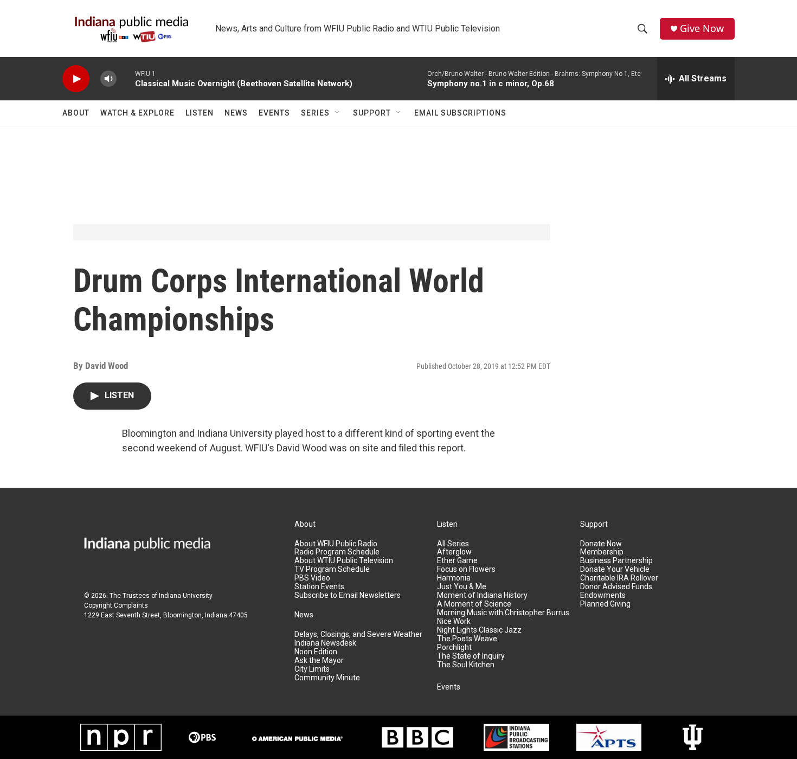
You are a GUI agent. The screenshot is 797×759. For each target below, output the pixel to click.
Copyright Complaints (116, 605)
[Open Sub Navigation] (337, 113)
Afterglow (454, 552)
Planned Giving (605, 604)
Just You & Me (461, 587)
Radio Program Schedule (337, 552)
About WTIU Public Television (343, 561)
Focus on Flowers (466, 569)
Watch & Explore (137, 113)
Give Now (702, 28)
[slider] (125, 78)
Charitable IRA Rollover (619, 578)
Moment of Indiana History (482, 595)
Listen (199, 113)
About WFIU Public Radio (335, 544)
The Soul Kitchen (465, 665)
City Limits (312, 669)
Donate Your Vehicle (615, 569)
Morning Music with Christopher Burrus (503, 613)
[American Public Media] (297, 737)
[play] (76, 79)
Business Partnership (616, 561)
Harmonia (454, 578)
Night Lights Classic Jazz (479, 630)
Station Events (319, 587)
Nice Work (454, 621)
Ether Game (457, 561)
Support (372, 113)
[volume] (108, 79)
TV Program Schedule (332, 569)
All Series (453, 544)
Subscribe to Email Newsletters (347, 595)
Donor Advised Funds (616, 587)
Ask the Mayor (319, 660)
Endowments (603, 595)
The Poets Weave (467, 639)
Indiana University (186, 595)
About (75, 113)
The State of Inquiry (471, 656)
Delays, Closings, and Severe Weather (358, 634)
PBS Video (312, 578)
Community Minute (327, 678)
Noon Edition (315, 652)
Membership (602, 552)
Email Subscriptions (460, 113)
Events (274, 113)
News (236, 113)
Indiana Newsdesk (325, 643)
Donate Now (601, 544)
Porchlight (454, 647)
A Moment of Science (474, 604)
